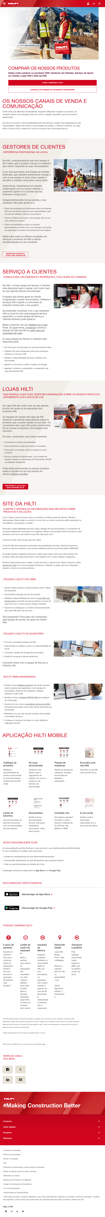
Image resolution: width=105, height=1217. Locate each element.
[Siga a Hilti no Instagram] (11, 1211)
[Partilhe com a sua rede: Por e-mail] (20, 1080)
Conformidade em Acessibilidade (15, 1192)
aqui (43, 1044)
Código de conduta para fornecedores (17, 1184)
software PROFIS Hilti (28, 697)
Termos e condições (10, 1159)
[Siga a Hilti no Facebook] (6, 1211)
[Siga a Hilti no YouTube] (23, 1211)
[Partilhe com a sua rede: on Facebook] (8, 1069)
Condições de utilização (12, 1150)
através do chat (9, 565)
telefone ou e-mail (38, 324)
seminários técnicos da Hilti (37, 704)
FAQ (4, 1163)
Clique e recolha (19, 474)
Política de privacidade (11, 1154)
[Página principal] (13, 3)
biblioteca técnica (25, 685)
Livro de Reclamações (11, 1188)
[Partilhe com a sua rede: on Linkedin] (8, 1080)
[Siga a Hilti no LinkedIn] (17, 1211)
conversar (30, 327)
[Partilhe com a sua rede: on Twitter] (20, 1069)
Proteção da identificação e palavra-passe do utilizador (23, 1167)
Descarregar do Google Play (37, 907)
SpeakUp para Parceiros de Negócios (17, 1180)
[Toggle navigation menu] (4, 3)
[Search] (99, 3)
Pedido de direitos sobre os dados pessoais (19, 1171)
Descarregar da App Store (36, 894)
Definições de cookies (11, 1175)
